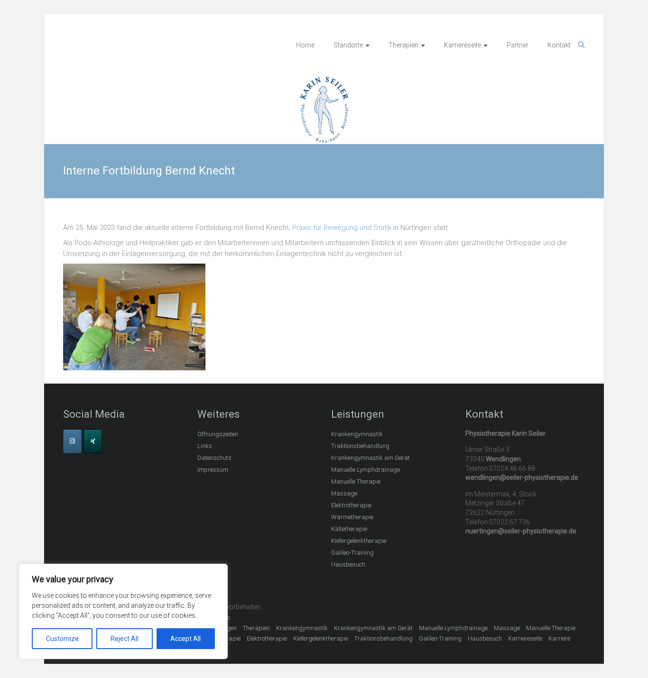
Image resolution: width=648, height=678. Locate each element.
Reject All (125, 638)
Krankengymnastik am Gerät (370, 457)
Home (305, 45)
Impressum (212, 469)
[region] (123, 611)
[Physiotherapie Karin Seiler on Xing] (92, 441)
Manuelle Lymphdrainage (365, 469)
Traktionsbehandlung (360, 445)
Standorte (348, 45)
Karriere (559, 638)
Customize (62, 638)
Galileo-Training (352, 552)
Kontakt (559, 45)
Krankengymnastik (357, 434)
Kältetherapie (349, 528)
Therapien (403, 45)
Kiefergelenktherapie (358, 540)
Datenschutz (214, 457)
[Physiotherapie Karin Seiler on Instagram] (72, 441)
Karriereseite (462, 45)
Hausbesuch (348, 564)
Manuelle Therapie (355, 481)
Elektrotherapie (351, 505)
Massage (344, 493)
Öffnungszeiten (217, 434)
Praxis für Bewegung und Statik (341, 227)
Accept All (185, 638)
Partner (517, 45)
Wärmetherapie (352, 517)
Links (204, 445)
